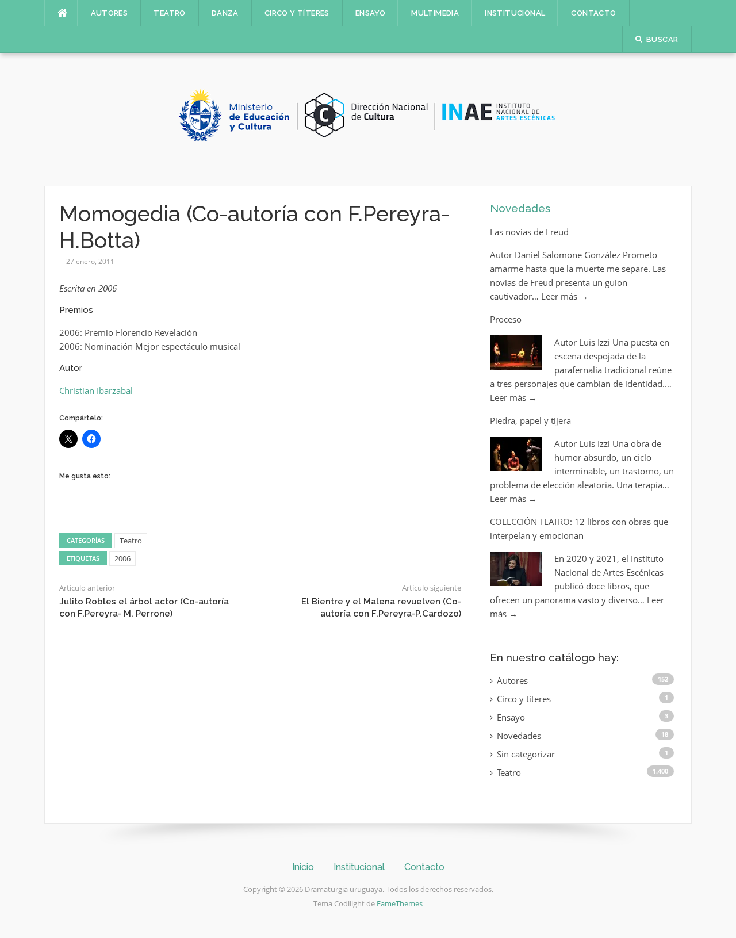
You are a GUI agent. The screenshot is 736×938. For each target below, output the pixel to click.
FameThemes (400, 903)
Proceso (506, 319)
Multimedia (435, 13)
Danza (225, 13)
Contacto (593, 13)
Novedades (520, 208)
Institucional (515, 13)
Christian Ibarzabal (96, 390)
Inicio (303, 867)
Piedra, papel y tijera (530, 420)
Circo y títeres (296, 13)
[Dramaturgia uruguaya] (368, 118)
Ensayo (370, 13)
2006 (122, 558)
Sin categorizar (526, 754)
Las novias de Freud (529, 232)
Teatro (169, 13)
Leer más (564, 296)
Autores (109, 13)
